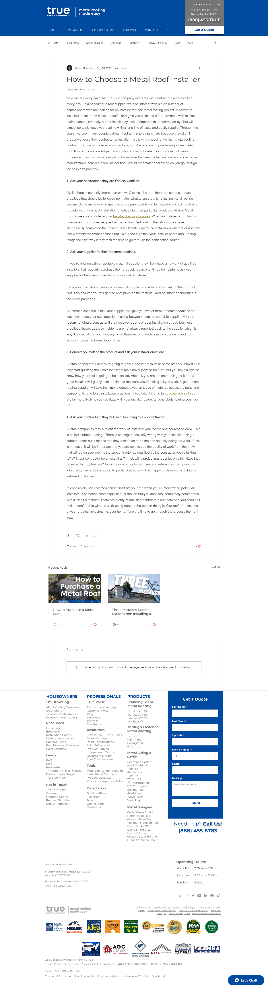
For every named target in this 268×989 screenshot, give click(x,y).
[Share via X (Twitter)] (77, 535)
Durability (134, 42)
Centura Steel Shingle (183, 907)
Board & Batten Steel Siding (194, 910)
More (190, 42)
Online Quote (143, 907)
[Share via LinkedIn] (86, 535)
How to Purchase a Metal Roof (73, 612)
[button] (75, 30)
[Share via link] (95, 535)
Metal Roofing (161, 907)
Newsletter (94, 717)
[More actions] (199, 68)
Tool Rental (94, 724)
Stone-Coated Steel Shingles (161, 910)
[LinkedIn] (205, 895)
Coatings (116, 42)
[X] (180, 895)
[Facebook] (193, 895)
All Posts (53, 42)
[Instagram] (186, 895)
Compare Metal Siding (61, 717)
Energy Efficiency (157, 42)
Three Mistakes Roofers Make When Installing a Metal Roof (131, 612)
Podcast (92, 721)
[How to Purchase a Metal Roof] (74, 588)
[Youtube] (199, 895)
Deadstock (94, 807)
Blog (90, 714)
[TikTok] (218, 895)
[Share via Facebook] (68, 535)
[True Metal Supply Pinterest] (212, 895)
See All (216, 566)
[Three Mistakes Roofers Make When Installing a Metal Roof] (134, 588)
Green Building (95, 42)
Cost (177, 42)
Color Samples (56, 749)
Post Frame (72, 42)
